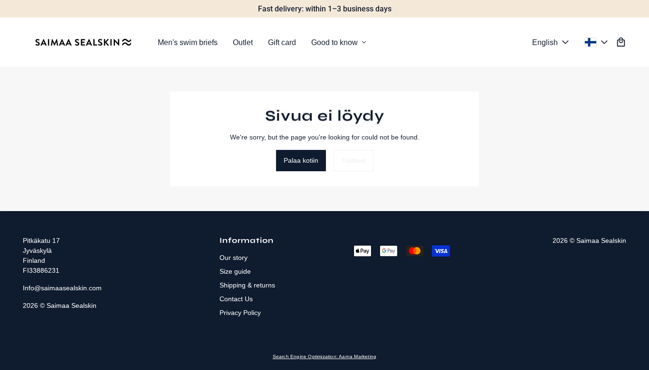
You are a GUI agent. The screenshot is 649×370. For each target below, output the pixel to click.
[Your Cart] (621, 42)
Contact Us (236, 299)
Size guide (235, 271)
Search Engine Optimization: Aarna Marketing (325, 356)
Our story (234, 257)
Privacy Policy (240, 312)
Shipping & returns (247, 285)
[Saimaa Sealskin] (83, 42)
